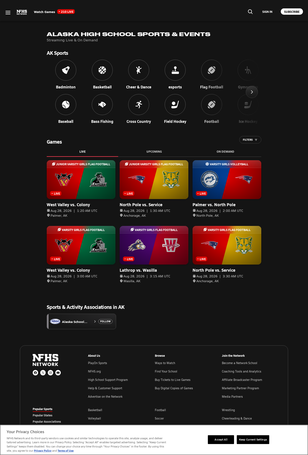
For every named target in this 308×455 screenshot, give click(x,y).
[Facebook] (35, 372)
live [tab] (82, 151)
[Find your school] (250, 11)
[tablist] (54, 415)
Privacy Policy (43, 450)
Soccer (159, 418)
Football (160, 410)
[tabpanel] (181, 418)
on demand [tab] (225, 151)
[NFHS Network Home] (22, 12)
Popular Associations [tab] (47, 421)
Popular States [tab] (42, 415)
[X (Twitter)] (43, 372)
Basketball (95, 410)
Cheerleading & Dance (237, 418)
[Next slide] (252, 92)
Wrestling (228, 410)
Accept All (221, 439)
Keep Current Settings (253, 439)
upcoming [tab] (154, 151)
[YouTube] (58, 372)
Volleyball (94, 418)
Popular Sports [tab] (42, 408)
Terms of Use (66, 450)
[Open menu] (8, 12)
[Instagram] (50, 372)
